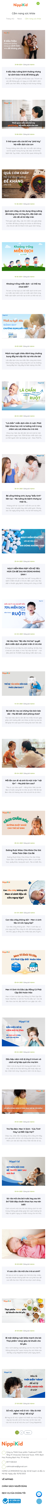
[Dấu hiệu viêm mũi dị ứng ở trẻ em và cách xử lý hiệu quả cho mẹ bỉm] (23, 1032)
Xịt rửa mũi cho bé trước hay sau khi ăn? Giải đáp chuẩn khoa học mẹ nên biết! (23, 1201)
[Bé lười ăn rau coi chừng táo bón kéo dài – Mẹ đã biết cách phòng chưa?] (23, 683)
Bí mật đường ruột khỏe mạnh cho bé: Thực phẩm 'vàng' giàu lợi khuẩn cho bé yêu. (23, 1341)
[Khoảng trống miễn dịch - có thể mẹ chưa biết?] (23, 256)
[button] (23, 1480)
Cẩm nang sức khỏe (33, 19)
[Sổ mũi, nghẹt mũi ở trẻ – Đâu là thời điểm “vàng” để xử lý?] (23, 1383)
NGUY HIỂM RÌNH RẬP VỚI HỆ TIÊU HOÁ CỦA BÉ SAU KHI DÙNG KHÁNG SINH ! (23, 571)
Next (28, 1432)
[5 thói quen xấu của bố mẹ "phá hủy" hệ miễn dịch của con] (23, 114)
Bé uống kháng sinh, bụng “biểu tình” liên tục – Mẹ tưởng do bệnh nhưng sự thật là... (23, 498)
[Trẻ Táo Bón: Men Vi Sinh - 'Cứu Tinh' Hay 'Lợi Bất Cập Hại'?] (23, 1101)
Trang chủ (10, 19)
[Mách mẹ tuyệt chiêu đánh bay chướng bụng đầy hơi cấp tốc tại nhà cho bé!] (23, 326)
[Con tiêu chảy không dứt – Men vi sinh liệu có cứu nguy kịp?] (23, 892)
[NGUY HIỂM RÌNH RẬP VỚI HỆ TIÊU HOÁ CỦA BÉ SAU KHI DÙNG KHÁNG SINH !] (23, 541)
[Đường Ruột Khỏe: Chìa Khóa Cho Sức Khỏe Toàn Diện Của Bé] (23, 823)
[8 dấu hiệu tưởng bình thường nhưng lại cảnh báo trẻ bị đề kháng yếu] (23, 44)
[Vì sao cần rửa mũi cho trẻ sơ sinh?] (23, 1244)
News (19, 19)
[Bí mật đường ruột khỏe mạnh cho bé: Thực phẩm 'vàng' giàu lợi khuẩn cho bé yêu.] (23, 1310)
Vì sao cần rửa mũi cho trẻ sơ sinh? (23, 1271)
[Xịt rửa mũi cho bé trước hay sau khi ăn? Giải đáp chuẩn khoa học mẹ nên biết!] (23, 1171)
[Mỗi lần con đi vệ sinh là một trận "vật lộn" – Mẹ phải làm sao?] (23, 753)
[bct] (11, 1501)
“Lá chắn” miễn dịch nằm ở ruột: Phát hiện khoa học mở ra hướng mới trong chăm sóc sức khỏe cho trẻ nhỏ (24, 426)
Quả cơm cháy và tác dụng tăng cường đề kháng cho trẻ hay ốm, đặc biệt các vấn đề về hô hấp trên (23, 214)
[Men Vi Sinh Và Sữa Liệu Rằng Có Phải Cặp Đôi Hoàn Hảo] (23, 962)
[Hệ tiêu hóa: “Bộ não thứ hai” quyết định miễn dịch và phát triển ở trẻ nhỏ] (23, 614)
